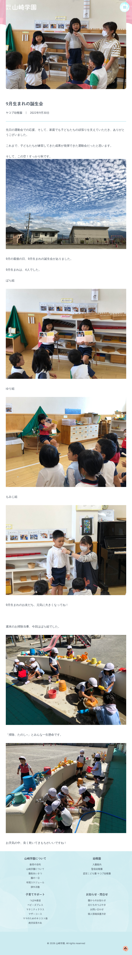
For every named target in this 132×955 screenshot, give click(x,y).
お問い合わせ (97, 909)
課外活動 (35, 887)
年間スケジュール (35, 882)
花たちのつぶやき (97, 905)
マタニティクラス (35, 909)
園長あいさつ (35, 873)
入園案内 (96, 864)
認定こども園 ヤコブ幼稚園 (97, 873)
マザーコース (35, 914)
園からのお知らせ (97, 900)
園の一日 (35, 878)
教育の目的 (35, 864)
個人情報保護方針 (97, 914)
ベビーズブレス (35, 905)
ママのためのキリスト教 (35, 918)
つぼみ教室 (35, 900)
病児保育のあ (35, 923)
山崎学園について (35, 869)
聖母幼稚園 (97, 869)
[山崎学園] (21, 7)
